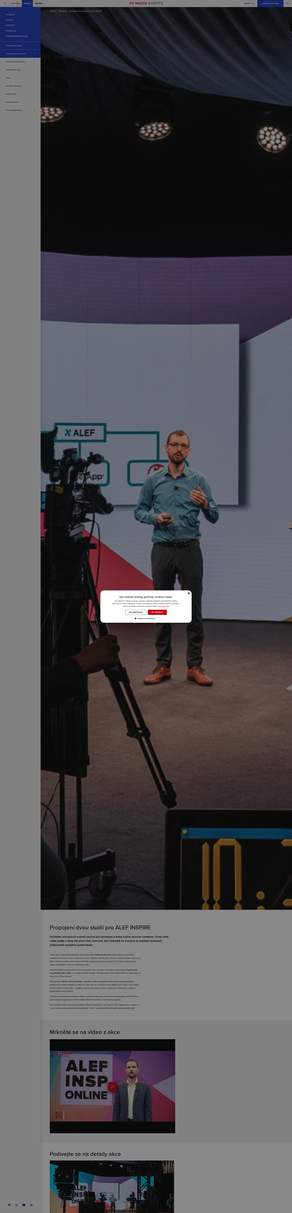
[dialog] (146, 606)
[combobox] (189, 593)
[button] (146, 618)
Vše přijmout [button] (157, 612)
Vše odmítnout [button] (136, 612)
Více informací (163, 606)
